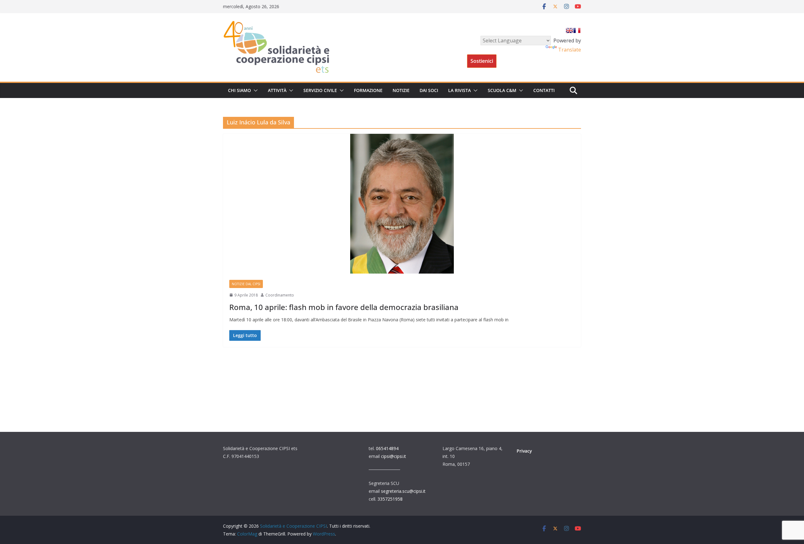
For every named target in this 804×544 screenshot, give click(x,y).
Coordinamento (279, 295)
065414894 (387, 448)
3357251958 (390, 499)
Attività (277, 90)
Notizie (401, 90)
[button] (254, 90)
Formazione (368, 90)
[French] (576, 30)
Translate (569, 49)
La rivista (459, 90)
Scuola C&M (502, 90)
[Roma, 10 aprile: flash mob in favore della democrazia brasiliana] (402, 204)
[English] (569, 30)
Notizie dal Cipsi (246, 284)
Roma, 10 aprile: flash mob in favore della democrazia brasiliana (344, 307)
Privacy (524, 451)
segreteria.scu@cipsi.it (403, 491)
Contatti (544, 90)
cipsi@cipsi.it (393, 456)
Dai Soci (429, 90)
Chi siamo (239, 90)
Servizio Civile (320, 90)
